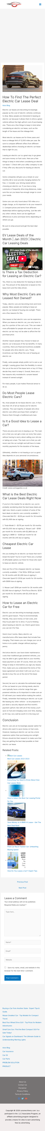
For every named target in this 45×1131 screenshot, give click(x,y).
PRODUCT (7, 1066)
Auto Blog (6, 105)
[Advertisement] (22, 39)
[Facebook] (19, 1098)
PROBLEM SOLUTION (11, 1062)
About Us (22, 1082)
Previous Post (22, 882)
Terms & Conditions (22, 1094)
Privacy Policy (22, 1091)
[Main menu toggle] (40, 4)
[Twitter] (22, 1098)
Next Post (22, 888)
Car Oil (5, 1055)
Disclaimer (22, 1088)
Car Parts (6, 1059)
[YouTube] (26, 1098)
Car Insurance (8, 1051)
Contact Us (22, 1085)
